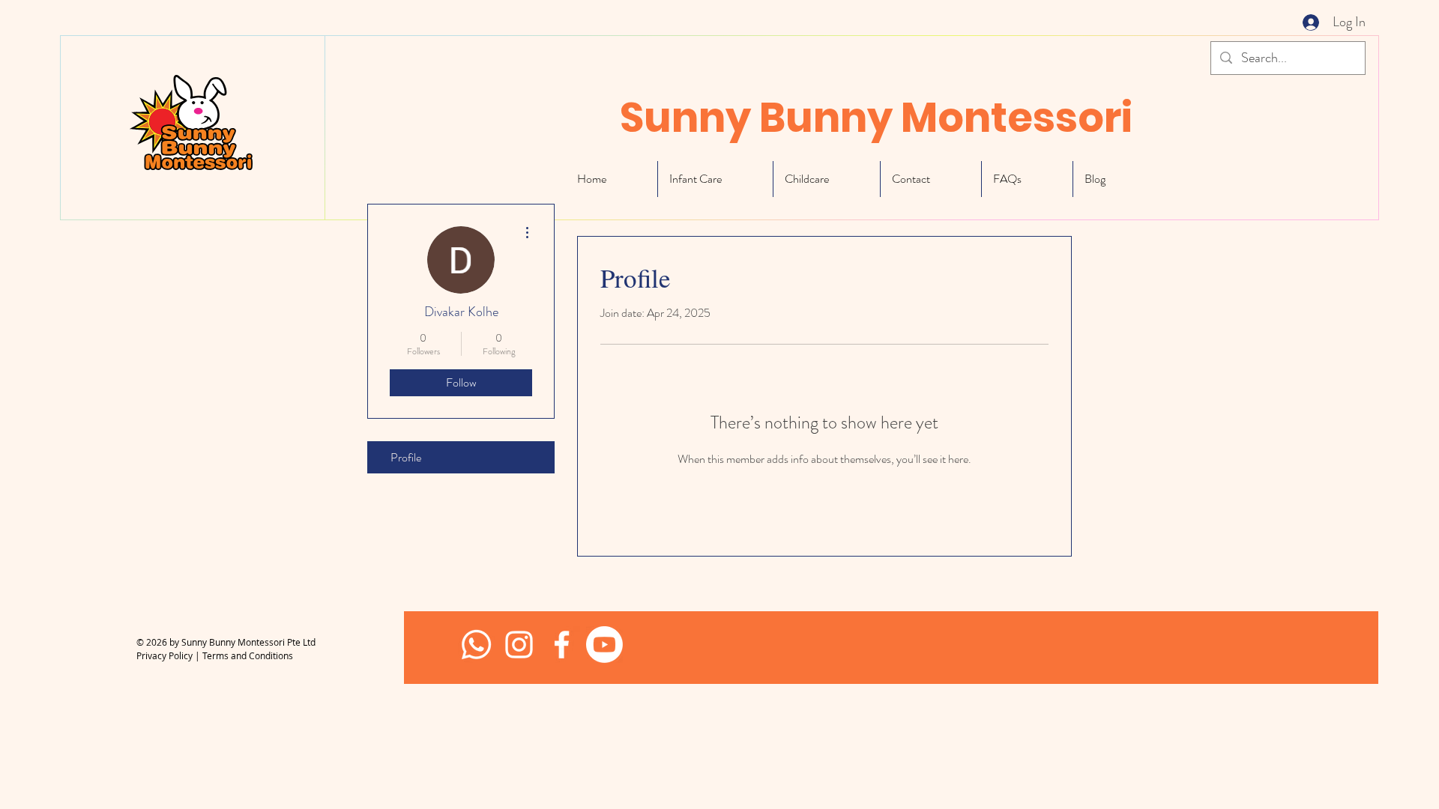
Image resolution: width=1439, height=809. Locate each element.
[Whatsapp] (476, 644)
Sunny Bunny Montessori (876, 117)
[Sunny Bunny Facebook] (519, 644)
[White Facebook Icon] (561, 644)
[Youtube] (604, 644)
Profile (405, 457)
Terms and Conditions (247, 655)
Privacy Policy (164, 655)
